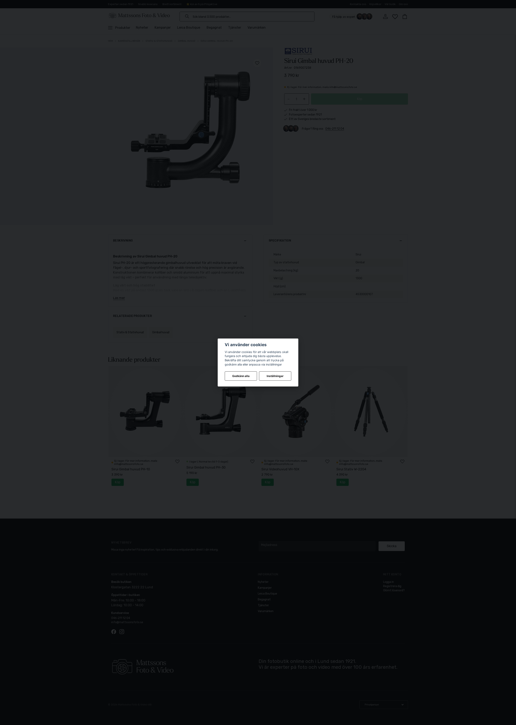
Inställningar (275, 376)
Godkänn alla (241, 376)
